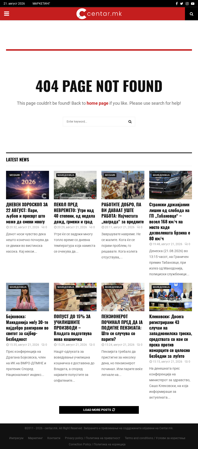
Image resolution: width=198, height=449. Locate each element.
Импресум (16, 438)
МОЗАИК (15, 175)
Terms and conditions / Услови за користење (155, 438)
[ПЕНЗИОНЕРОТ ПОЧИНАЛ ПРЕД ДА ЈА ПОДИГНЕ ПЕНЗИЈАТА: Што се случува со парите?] (122, 297)
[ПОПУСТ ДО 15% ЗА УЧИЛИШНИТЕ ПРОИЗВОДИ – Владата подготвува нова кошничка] (75, 297)
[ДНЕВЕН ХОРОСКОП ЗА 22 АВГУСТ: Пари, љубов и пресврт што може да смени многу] (27, 185)
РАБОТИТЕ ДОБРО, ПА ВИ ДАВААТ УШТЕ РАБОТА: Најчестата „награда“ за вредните (122, 212)
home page (97, 103)
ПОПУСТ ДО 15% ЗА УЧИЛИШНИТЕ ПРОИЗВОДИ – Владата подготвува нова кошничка (73, 327)
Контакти (53, 438)
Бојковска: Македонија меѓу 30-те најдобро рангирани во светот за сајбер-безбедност (27, 327)
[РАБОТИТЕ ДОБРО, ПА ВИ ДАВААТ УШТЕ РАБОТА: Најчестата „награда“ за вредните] (122, 185)
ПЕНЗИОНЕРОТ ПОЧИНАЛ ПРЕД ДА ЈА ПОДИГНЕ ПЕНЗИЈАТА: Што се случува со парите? (122, 327)
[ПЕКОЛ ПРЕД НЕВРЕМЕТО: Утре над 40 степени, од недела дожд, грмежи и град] (75, 185)
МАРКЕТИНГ (41, 3)
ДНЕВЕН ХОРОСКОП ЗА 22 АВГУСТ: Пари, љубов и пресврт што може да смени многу (27, 212)
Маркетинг (35, 438)
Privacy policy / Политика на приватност (92, 438)
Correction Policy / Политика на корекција (97, 444)
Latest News (17, 159)
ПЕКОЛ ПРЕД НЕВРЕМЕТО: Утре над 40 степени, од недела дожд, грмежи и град (74, 212)
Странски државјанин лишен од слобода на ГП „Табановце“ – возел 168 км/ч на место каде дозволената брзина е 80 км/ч (169, 221)
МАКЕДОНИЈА (65, 175)
